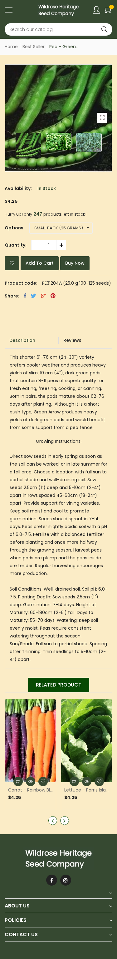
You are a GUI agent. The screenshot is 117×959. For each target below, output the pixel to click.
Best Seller (33, 46)
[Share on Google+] (43, 295)
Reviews (72, 340)
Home (11, 46)
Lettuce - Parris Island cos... (86, 790)
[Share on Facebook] (25, 295)
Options (14, 228)
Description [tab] (22, 340)
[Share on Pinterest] (53, 295)
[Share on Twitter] (33, 295)
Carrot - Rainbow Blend (30, 790)
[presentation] (7, 145)
